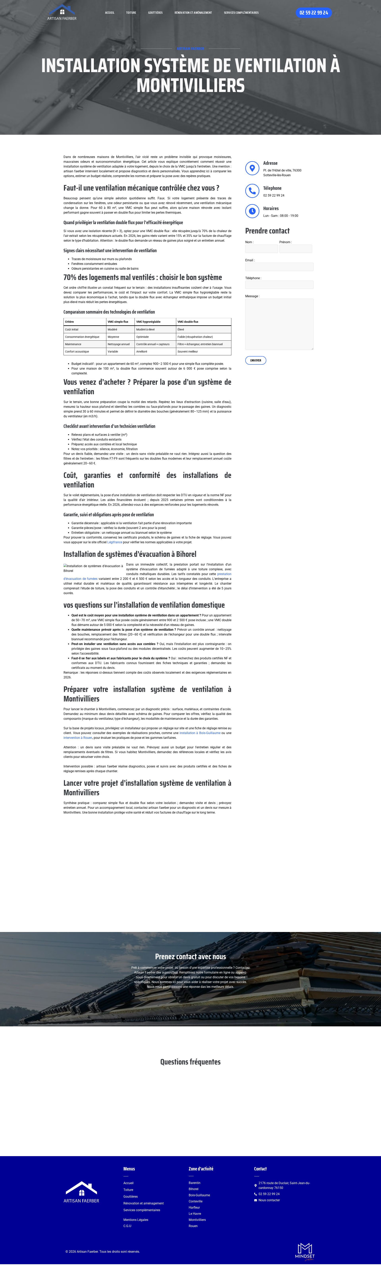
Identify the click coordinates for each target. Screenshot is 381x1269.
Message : (252, 296)
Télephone (272, 188)
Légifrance (114, 542)
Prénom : (285, 242)
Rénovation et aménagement (193, 12)
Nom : (249, 242)
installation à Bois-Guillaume (200, 733)
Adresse (270, 163)
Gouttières (155, 12)
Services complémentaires (241, 12)
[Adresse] (252, 168)
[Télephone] (252, 191)
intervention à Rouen (78, 738)
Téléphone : (253, 278)
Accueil (109, 12)
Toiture (131, 12)
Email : (250, 260)
